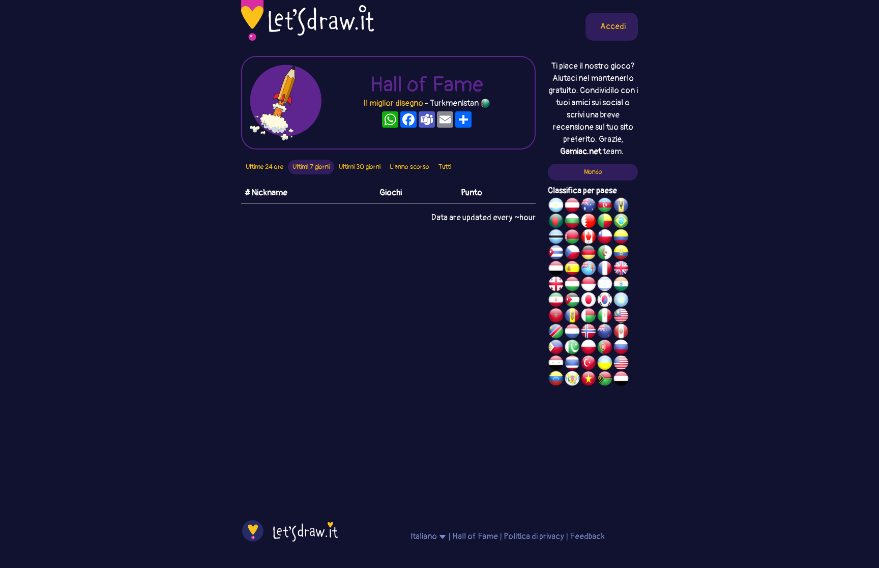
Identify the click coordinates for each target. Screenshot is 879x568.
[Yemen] (621, 380)
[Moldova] (572, 317)
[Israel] (605, 285)
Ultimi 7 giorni (311, 167)
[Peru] (621, 332)
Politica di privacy (534, 536)
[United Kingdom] (621, 269)
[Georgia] (556, 285)
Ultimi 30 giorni (359, 167)
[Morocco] (556, 317)
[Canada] (588, 238)
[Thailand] (572, 364)
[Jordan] (572, 301)
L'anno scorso (409, 167)
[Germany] (588, 254)
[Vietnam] (588, 380)
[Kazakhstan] (621, 301)
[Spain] (572, 269)
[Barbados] (621, 206)
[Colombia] (621, 238)
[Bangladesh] (556, 222)
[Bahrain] (588, 222)
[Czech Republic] (572, 254)
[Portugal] (605, 348)
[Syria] (556, 364)
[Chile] (605, 238)
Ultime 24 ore (264, 167)
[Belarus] (572, 238)
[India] (621, 285)
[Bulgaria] (572, 222)
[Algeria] (605, 254)
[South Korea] (605, 301)
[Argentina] (556, 206)
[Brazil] (621, 222)
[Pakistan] (572, 348)
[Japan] (588, 301)
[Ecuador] (621, 254)
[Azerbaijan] (605, 206)
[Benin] (605, 222)
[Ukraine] (605, 364)
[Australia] (588, 206)
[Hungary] (572, 285)
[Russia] (621, 348)
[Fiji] (588, 269)
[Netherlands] (572, 332)
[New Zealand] (605, 332)
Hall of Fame (475, 536)
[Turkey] (588, 364)
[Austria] (572, 206)
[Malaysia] (621, 317)
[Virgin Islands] (572, 380)
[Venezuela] (556, 380)
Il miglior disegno (393, 103)
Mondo (593, 172)
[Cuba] (556, 254)
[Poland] (588, 348)
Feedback (587, 536)
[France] (605, 269)
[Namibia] (556, 332)
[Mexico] (605, 317)
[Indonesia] (588, 285)
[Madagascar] (588, 317)
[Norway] (588, 332)
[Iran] (556, 301)
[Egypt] (556, 269)
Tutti (444, 167)
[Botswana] (556, 238)
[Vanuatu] (605, 380)
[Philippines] (556, 348)
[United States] (621, 364)
